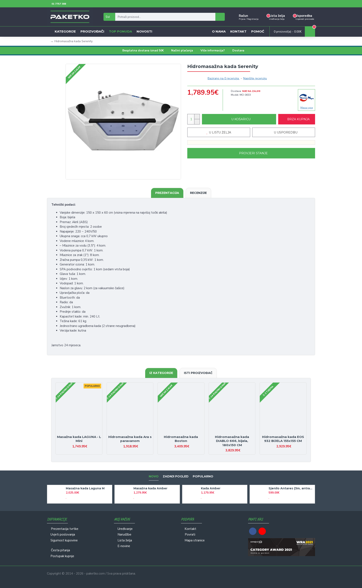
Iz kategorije (161, 373)
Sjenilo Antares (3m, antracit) (291, 488)
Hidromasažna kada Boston (181, 439)
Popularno (203, 476)
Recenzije (198, 193)
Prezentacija (167, 193)
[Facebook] (252, 531)
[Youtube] (262, 531)
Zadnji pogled (176, 476)
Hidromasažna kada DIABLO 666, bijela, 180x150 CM (232, 441)
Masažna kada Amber (150, 488)
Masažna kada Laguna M (85, 488)
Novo (154, 476)
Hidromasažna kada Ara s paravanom (130, 439)
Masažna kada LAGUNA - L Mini (79, 439)
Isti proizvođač (198, 373)
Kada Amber (210, 488)
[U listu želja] (75, 432)
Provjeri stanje (253, 153)
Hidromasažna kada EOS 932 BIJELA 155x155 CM (283, 439)
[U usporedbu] (82, 433)
